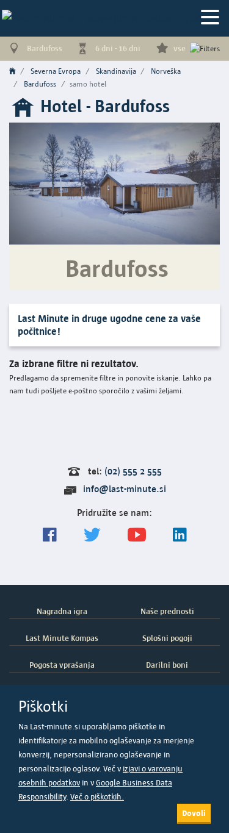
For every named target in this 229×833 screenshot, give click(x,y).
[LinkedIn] (180, 535)
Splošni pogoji (167, 638)
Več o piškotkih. (97, 796)
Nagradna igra (62, 611)
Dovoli (194, 813)
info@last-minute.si (124, 489)
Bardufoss (40, 84)
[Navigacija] (210, 18)
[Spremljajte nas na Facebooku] (50, 535)
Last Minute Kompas (62, 638)
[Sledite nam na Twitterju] (92, 535)
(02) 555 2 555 (133, 471)
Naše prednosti (167, 611)
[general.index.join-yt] (136, 535)
